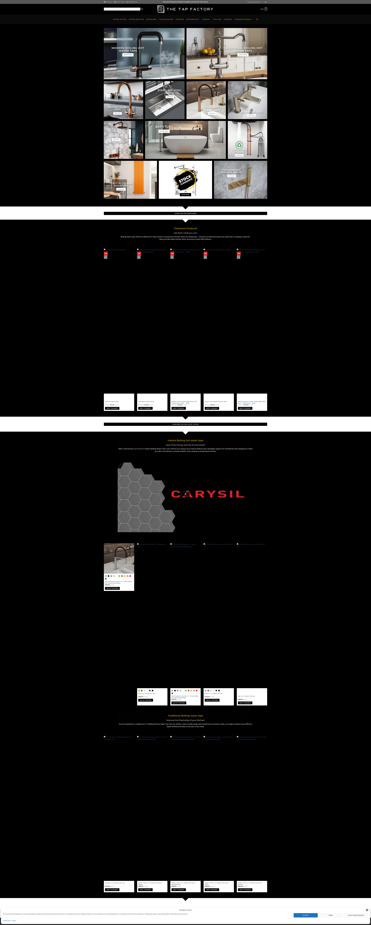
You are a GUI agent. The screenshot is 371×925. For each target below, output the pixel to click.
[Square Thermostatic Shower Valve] (219, 321)
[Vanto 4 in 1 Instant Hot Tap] (219, 615)
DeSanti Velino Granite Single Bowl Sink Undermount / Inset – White (184, 402)
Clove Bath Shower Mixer (146, 401)
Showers (205, 19)
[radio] (106, 576)
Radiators (180, 19)
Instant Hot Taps (119, 19)
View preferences (356, 915)
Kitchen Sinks (151, 19)
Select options (112, 588)
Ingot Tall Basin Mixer (112, 401)
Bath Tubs (217, 19)
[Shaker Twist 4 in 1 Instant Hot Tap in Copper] (152, 808)
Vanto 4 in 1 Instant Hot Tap (213, 693)
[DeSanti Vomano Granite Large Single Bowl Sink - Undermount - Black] (252, 321)
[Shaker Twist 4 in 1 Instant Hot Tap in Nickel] (219, 808)
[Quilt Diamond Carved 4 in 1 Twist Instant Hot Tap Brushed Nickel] (119, 558)
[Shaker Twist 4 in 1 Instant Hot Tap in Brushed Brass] (185, 808)
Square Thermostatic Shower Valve (216, 401)
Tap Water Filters (166, 19)
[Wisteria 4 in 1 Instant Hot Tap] (119, 808)
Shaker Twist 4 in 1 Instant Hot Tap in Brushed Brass (183, 883)
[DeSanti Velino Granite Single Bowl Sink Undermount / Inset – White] (185, 321)
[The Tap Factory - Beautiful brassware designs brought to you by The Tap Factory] (185, 9)
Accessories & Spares (242, 19)
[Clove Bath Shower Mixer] (152, 321)
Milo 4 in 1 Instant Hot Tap (146, 693)
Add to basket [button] (112, 408)
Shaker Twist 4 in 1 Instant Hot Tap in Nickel (217, 883)
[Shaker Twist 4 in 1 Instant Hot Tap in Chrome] (252, 808)
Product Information (253, 2)
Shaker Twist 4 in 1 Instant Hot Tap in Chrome (250, 883)
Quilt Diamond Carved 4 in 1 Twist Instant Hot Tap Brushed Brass (184, 696)
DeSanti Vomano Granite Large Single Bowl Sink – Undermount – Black (252, 402)
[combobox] (122, 9)
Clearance (228, 19)
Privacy (14, 920)
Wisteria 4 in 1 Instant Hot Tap (114, 883)
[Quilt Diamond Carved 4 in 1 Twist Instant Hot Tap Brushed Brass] (185, 615)
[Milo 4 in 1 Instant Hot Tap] (152, 615)
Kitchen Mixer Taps (136, 19)
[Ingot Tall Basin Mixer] (119, 321)
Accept (306, 915)
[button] (367, 910)
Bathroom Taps (192, 19)
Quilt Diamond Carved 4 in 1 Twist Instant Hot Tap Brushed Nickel (118, 582)
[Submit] (142, 9)
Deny (331, 915)
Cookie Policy (7, 920)
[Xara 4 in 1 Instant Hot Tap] (252, 615)
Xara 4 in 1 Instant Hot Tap (246, 696)
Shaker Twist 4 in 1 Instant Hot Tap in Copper (150, 883)
